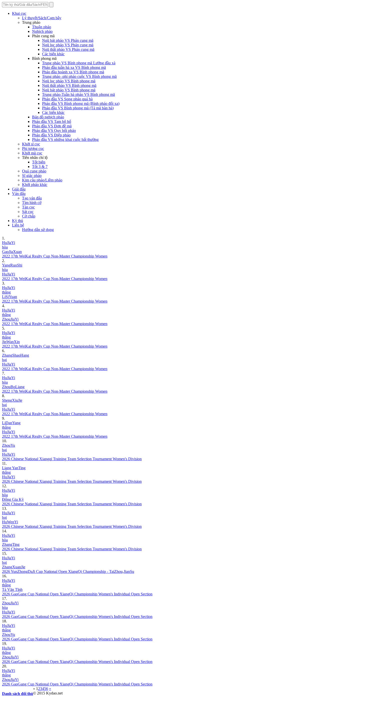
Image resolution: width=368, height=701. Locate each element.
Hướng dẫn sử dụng (38, 229)
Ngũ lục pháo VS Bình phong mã (68, 81)
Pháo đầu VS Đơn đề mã (52, 126)
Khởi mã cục (32, 153)
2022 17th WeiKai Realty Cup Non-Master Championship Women (54, 256)
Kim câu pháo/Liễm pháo (42, 180)
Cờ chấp (28, 216)
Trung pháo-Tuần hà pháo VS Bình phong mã (78, 94)
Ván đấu (19, 193)
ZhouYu (8, 445)
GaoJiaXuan (12, 252)
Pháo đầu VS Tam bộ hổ (51, 121)
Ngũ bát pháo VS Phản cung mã (67, 40)
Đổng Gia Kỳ (13, 499)
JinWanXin (11, 342)
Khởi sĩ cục (31, 144)
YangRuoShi (12, 265)
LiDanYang (11, 423)
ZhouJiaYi (10, 319)
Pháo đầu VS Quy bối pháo (54, 130)
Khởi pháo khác (34, 184)
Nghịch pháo (42, 31)
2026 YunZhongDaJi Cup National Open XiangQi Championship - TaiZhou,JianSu (68, 571)
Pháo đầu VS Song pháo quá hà (67, 99)
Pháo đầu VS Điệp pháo (51, 135)
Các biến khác (53, 54)
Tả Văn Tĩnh (12, 589)
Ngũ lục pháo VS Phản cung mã (67, 45)
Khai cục (19, 13)
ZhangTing (11, 544)
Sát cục (28, 211)
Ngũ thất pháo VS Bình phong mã (69, 85)
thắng (6, 292)
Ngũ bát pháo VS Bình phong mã (68, 90)
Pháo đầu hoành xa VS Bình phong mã (73, 72)
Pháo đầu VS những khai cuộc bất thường (65, 139)
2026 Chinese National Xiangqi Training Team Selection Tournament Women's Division (72, 459)
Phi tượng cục (33, 148)
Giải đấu (19, 189)
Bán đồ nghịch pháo (48, 117)
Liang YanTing (14, 468)
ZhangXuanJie (13, 567)
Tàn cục (28, 207)
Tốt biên (38, 162)
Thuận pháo (41, 27)
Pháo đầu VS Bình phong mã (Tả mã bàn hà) (78, 108)
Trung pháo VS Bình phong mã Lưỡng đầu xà (78, 63)
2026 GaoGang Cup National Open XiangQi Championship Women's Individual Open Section (77, 594)
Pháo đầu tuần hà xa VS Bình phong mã (74, 67)
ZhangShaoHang (15, 355)
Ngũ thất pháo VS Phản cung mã (68, 49)
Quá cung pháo (34, 171)
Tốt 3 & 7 (40, 166)
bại (4, 360)
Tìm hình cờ (31, 202)
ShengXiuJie (12, 400)
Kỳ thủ (17, 220)
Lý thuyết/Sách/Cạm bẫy (41, 18)
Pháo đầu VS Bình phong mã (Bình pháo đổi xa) (80, 103)
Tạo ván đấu (32, 198)
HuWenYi (10, 522)
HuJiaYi (8, 243)
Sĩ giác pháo (32, 175)
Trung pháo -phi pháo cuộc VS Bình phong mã (79, 76)
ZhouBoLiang (13, 387)
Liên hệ (18, 225)
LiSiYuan (9, 297)
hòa (5, 247)
